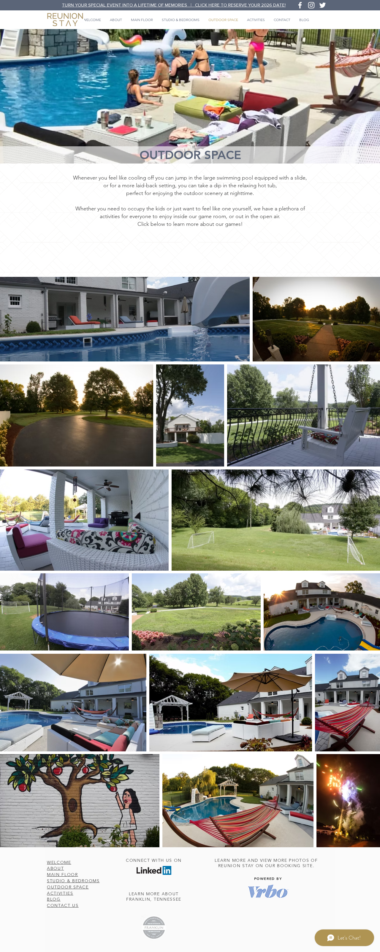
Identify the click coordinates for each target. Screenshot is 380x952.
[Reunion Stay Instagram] (311, 5)
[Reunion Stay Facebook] (300, 5)
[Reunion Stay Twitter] (322, 5)
